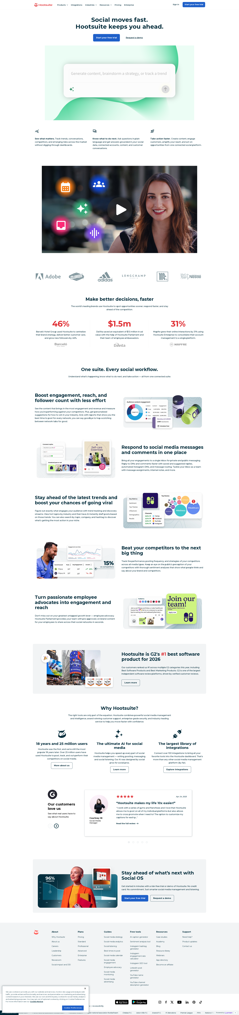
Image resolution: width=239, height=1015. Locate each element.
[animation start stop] (61, 741)
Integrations (76, 5)
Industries (89, 5)
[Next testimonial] (56, 826)
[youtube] (179, 1002)
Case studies (161, 937)
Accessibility (98, 1006)
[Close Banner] (85, 988)
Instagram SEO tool (138, 963)
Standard (82, 941)
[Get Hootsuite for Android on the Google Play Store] (139, 1002)
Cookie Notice (36, 1002)
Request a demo (134, 38)
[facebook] (166, 1002)
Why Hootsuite (58, 937)
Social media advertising (109, 980)
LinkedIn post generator (136, 969)
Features (82, 960)
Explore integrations (177, 769)
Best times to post (112, 951)
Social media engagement (110, 961)
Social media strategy (113, 937)
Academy (160, 941)
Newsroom (56, 960)
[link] (119, 1013)
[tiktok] (200, 1002)
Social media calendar (113, 955)
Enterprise (129, 5)
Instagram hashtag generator (138, 947)
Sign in (176, 4)
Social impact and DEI (61, 965)
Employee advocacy (113, 967)
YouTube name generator (136, 976)
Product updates (189, 941)
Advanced (82, 951)
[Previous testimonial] (50, 826)
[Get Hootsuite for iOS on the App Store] (122, 1002)
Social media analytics (113, 941)
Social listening (110, 946)
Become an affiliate (164, 965)
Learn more (130, 682)
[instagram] (159, 1002)
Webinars (160, 955)
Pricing (118, 5)
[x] (172, 1002)
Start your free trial (194, 4)
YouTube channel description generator (139, 983)
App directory (162, 960)
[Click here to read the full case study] (60, 345)
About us (56, 941)
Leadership (56, 951)
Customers (56, 955)
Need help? (187, 937)
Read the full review (125, 823)
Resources (104, 5)
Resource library (163, 951)
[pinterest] (193, 1002)
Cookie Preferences (73, 1008)
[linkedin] (187, 1002)
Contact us (187, 946)
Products (61, 5)
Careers (55, 946)
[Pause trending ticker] (235, 1012)
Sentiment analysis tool (140, 941)
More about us (62, 765)
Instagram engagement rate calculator (138, 956)
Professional (83, 946)
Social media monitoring (109, 973)
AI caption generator (139, 937)
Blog (158, 946)
